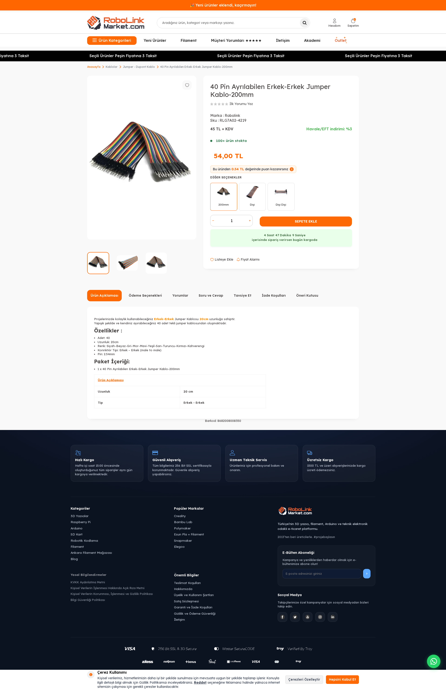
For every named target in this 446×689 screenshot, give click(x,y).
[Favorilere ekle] (187, 85)
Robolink (232, 115)
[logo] (115, 23)
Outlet (341, 39)
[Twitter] (295, 617)
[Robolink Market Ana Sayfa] (326, 511)
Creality (180, 516)
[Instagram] (320, 617)
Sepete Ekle (306, 221)
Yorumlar (180, 295)
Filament (189, 40)
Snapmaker (183, 540)
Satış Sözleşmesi (186, 601)
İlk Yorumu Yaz (241, 104)
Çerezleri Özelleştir (304, 679)
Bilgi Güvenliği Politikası (88, 600)
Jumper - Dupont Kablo (139, 67)
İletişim (283, 40)
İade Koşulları (274, 295)
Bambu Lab (183, 522)
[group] (141, 158)
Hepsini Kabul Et (342, 679)
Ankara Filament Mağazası (91, 552)
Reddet (200, 682)
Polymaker (182, 528)
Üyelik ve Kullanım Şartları (194, 595)
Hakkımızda (183, 589)
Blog (74, 559)
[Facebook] (282, 617)
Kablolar (112, 67)
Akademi (312, 40)
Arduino (76, 528)
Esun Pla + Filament (189, 534)
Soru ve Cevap (211, 295)
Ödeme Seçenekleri (145, 295)
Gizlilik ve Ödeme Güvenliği (195, 613)
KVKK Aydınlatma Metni (88, 582)
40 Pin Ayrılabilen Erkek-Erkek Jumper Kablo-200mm (196, 67)
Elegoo (179, 546)
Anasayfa (93, 67)
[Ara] (304, 22)
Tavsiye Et (242, 295)
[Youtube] (307, 617)
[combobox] (233, 22)
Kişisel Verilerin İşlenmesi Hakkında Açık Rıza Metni (107, 588)
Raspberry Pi (81, 522)
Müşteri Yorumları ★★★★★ (236, 40)
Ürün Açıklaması (104, 295)
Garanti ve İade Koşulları (193, 607)
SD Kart (76, 534)
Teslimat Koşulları (187, 583)
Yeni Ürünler (155, 40)
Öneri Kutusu (307, 295)
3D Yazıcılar (80, 516)
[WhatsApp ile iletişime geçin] (433, 661)
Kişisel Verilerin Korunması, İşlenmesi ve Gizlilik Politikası (112, 594)
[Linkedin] (333, 617)
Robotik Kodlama (84, 540)
